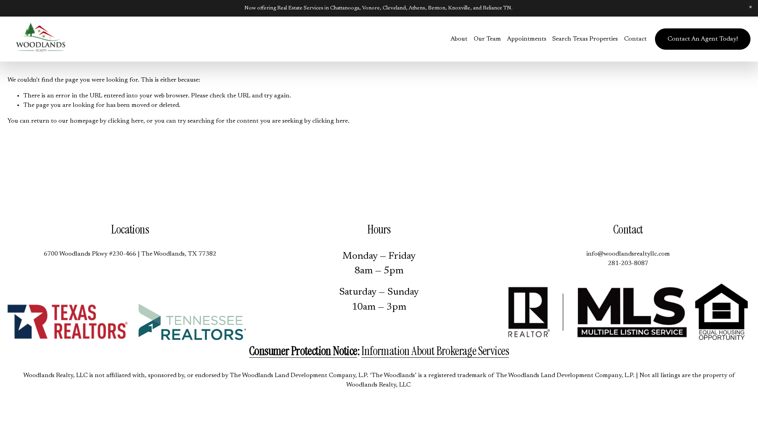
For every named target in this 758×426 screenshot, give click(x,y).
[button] (750, 7)
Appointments (526, 39)
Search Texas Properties (585, 39)
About (458, 39)
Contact (635, 39)
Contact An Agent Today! (703, 39)
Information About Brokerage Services (435, 351)
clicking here (125, 121)
